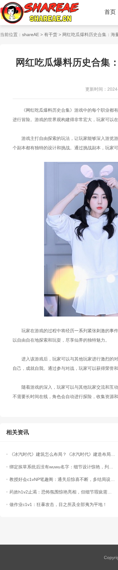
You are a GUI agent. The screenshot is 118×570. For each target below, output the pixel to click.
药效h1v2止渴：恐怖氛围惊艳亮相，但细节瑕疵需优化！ (62, 491)
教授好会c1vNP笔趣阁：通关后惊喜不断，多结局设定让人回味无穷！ (62, 479)
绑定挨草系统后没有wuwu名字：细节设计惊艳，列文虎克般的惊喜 (62, 466)
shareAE (30, 34)
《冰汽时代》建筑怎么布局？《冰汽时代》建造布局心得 (62, 454)
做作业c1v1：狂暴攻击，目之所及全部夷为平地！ (58, 504)
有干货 (50, 34)
